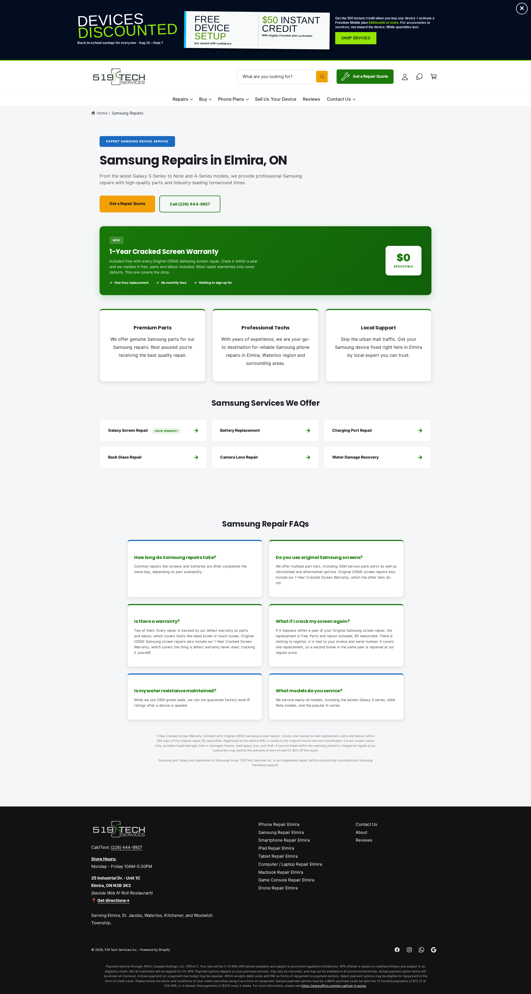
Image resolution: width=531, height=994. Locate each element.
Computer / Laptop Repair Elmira (290, 864)
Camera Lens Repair (265, 457)
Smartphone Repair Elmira (284, 840)
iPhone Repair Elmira (278, 824)
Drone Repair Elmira (278, 888)
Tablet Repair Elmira (278, 856)
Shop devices (355, 38)
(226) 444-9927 (126, 847)
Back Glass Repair (153, 457)
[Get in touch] (419, 76)
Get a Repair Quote (127, 203)
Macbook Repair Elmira (280, 872)
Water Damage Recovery (377, 457)
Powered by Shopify (155, 950)
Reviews (364, 840)
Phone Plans (231, 99)
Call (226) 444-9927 (190, 204)
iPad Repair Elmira (276, 848)
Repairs (180, 99)
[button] (433, 76)
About (361, 832)
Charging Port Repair (377, 430)
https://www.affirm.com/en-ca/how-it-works (333, 986)
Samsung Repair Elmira (281, 832)
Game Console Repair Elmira (286, 880)
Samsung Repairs (127, 113)
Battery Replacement (265, 430)
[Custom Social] (434, 950)
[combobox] (283, 76)
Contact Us (339, 99)
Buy (203, 99)
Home (102, 113)
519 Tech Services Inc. (121, 950)
